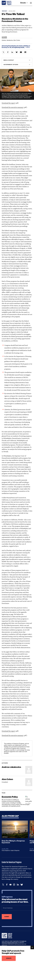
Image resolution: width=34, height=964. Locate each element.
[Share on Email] (21, 52)
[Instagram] (14, 884)
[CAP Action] (7, 935)
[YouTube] (10, 884)
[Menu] (30, 2)
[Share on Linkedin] (12, 52)
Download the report (8, 103)
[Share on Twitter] (3, 52)
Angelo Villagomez (14, 850)
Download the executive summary (12, 107)
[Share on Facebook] (8, 52)
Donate (23, 3)
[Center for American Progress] (4, 3)
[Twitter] (3, 884)
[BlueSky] (21, 884)
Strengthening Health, (18, 47)
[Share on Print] (25, 52)
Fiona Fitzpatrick (6, 850)
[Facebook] (6, 884)
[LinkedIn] (17, 884)
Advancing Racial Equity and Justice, (13, 46)
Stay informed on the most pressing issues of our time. (15, 899)
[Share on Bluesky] (16, 52)
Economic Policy (10, 797)
